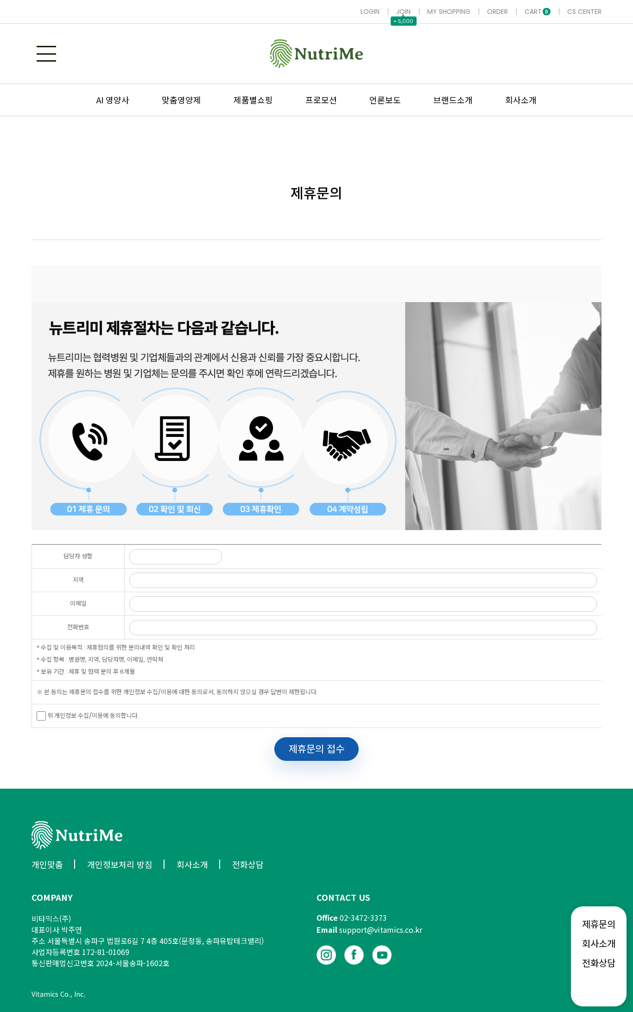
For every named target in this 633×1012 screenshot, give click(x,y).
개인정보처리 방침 (119, 864)
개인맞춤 (47, 864)
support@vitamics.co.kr (380, 929)
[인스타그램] (326, 955)
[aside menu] (46, 54)
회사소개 (598, 943)
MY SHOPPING (448, 11)
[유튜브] (382, 955)
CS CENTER (584, 11)
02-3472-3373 (363, 917)
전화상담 (598, 962)
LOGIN (370, 11)
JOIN (403, 11)
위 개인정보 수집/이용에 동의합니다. (92, 715)
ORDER (497, 11)
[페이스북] (354, 955)
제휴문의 (598, 923)
